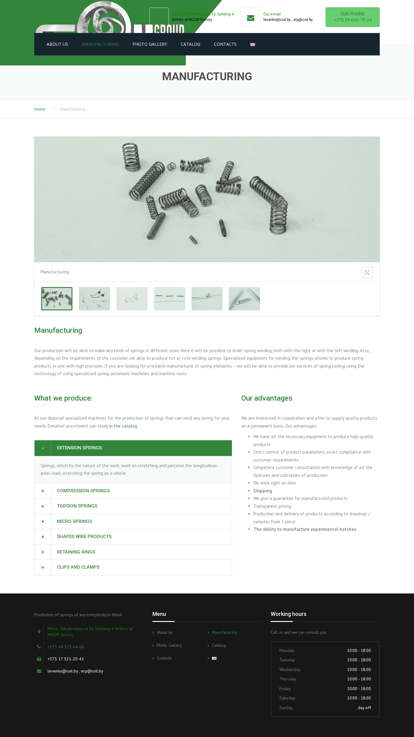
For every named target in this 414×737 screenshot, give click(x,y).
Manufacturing (100, 44)
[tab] (133, 448)
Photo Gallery (149, 44)
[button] (133, 448)
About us (57, 44)
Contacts (225, 44)
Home (39, 109)
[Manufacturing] (56, 298)
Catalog (190, 44)
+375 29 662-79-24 (353, 20)
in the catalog (123, 426)
